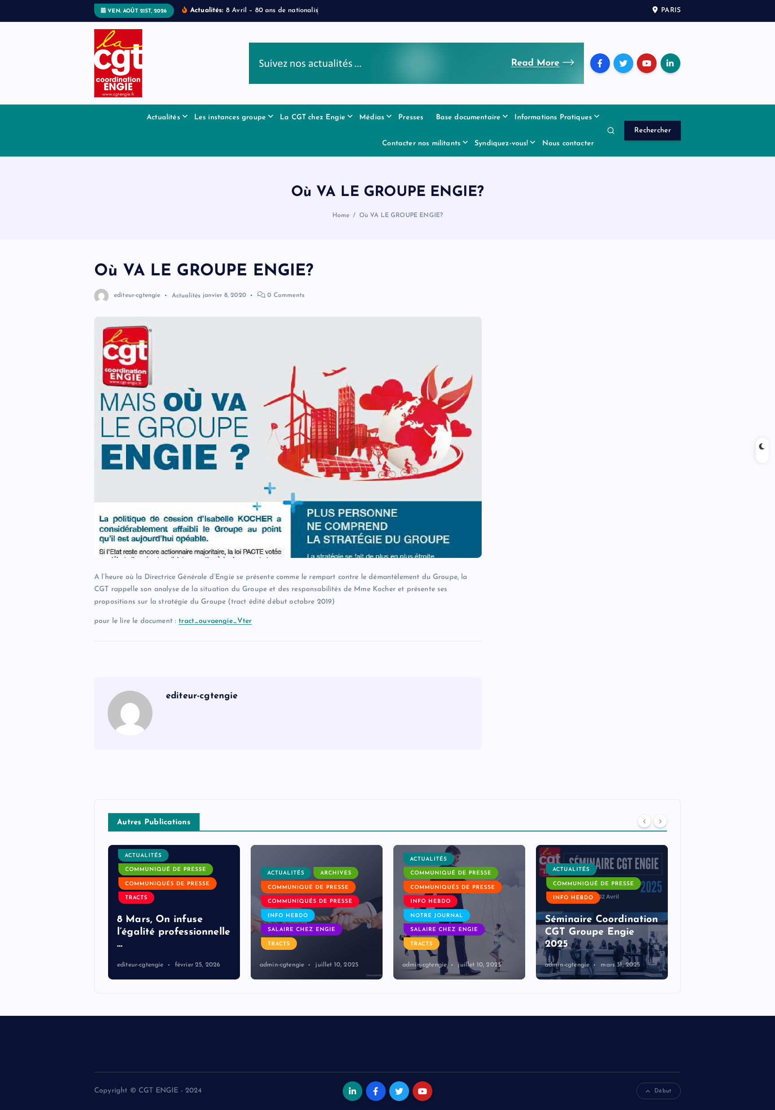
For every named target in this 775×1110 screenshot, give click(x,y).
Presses (410, 117)
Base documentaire (468, 117)
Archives (336, 873)
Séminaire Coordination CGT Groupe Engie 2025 (601, 931)
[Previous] (644, 821)
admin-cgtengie (282, 965)
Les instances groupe (230, 117)
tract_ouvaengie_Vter (215, 621)
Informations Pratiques (553, 117)
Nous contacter (568, 143)
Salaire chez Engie (301, 929)
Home (341, 215)
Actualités (163, 117)
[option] (174, 912)
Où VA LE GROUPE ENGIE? (401, 215)
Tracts (136, 898)
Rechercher (652, 130)
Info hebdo (288, 915)
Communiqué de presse (165, 869)
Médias (371, 117)
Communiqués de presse (167, 884)
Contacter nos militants (421, 143)
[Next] (660, 821)
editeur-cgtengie (137, 295)
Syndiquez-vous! (501, 143)
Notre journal (436, 915)
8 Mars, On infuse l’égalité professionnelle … (173, 931)
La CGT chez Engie (312, 117)
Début (662, 1091)
